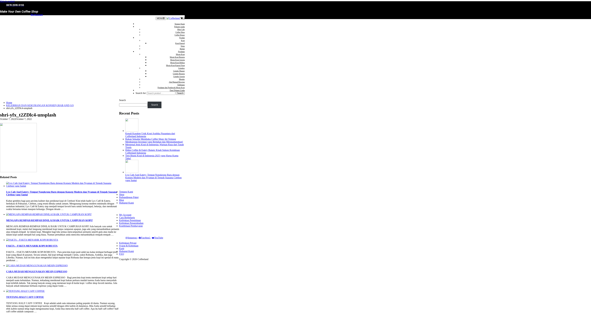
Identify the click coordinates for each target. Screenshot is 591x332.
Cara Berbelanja (127, 217)
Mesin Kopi (180, 54)
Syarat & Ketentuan (128, 245)
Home (9, 102)
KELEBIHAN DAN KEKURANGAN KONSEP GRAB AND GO (40, 105)
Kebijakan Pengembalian (131, 223)
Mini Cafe (181, 29)
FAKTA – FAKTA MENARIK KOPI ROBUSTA (32, 246)
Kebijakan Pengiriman (130, 220)
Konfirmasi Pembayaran (131, 226)
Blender (182, 79)
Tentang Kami (180, 24)
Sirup (183, 46)
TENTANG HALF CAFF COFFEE (25, 297)
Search (122, 100)
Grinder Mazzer (179, 71)
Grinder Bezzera (179, 74)
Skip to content (7, 1)
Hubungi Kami (126, 203)
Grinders (181, 68)
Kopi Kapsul (180, 43)
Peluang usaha (179, 27)
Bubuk (182, 49)
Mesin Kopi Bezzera (177, 57)
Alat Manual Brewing (177, 82)
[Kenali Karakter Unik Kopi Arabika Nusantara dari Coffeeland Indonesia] (131, 130)
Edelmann (181, 85)
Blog (121, 200)
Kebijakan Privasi (127, 243)
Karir (121, 248)
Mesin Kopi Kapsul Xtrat (175, 65)
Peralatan (181, 52)
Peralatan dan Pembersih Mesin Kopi (171, 88)
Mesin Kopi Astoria (177, 60)
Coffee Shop (180, 32)
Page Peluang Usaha (177, 90)
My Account (37, 15)
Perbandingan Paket (129, 197)
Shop (121, 194)
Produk (182, 38)
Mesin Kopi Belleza (177, 63)
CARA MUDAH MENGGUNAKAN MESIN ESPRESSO (36, 271)
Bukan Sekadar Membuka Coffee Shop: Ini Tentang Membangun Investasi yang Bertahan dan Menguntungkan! (154, 140)
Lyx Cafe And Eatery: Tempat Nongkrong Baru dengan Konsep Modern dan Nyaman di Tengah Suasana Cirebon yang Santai (153, 178)
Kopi (183, 41)
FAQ (121, 254)
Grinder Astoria (179, 76)
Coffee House (180, 35)
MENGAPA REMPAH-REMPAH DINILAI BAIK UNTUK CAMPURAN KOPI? (49, 220)
